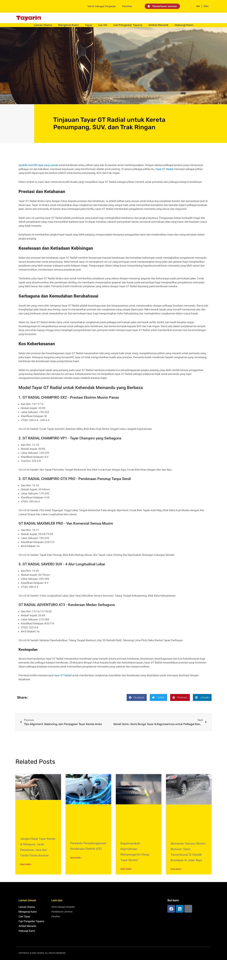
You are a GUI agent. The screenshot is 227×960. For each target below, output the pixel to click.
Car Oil (102, 25)
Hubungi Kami (184, 25)
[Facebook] (171, 909)
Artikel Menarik (158, 25)
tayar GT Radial (62, 675)
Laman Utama (43, 25)
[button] (137, 697)
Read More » (26, 864)
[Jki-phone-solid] (188, 909)
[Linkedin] (180, 909)
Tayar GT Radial (164, 169)
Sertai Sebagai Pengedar (101, 6)
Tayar (88, 25)
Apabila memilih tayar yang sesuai (38, 165)
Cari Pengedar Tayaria (127, 25)
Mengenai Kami (68, 25)
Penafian (127, 6)
